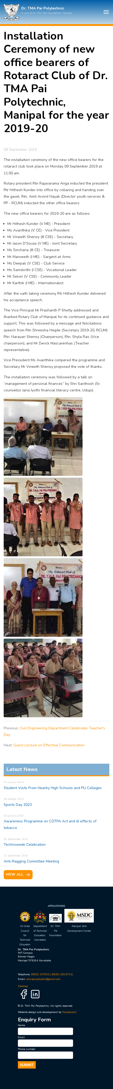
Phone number (26, 1049)
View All (14, 874)
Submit (27, 1065)
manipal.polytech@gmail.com (43, 979)
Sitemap (23, 986)
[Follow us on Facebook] (23, 999)
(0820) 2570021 (41, 974)
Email (21, 1037)
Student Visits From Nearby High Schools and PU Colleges (53, 785)
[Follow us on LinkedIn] (35, 999)
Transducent (69, 1012)
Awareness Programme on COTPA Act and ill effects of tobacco (50, 822)
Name (21, 1025)
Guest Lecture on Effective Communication (49, 745)
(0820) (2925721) (62, 974)
